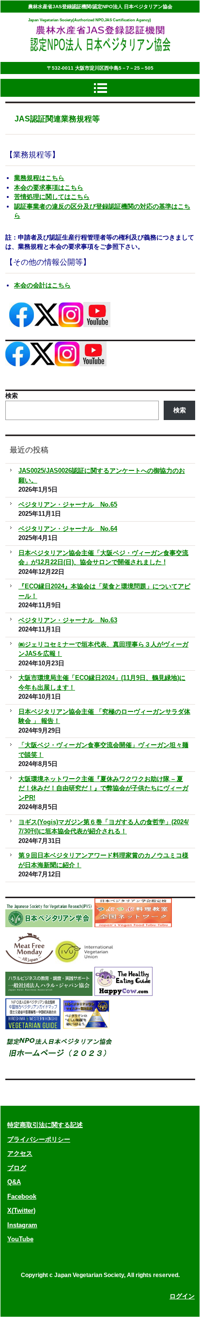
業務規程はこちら (39, 177)
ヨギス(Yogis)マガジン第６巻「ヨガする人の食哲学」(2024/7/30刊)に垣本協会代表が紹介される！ (103, 826)
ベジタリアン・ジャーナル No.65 (67, 504)
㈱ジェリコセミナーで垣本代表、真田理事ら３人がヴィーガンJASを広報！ (103, 649)
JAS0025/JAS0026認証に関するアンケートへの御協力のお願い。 (101, 475)
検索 (11, 395)
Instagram (22, 1225)
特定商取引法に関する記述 (45, 1124)
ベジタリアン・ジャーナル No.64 (67, 528)
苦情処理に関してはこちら (52, 196)
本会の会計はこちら (42, 285)
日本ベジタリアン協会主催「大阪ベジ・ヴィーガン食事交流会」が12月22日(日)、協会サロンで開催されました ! (103, 557)
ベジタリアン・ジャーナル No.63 (67, 620)
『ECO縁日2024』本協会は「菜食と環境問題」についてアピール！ (104, 591)
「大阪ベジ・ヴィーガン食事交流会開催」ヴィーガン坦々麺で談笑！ (103, 749)
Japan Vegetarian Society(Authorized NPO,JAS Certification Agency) (89, 20)
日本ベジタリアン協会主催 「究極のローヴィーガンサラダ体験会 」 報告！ (104, 716)
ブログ (16, 1168)
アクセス (19, 1153)
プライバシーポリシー (38, 1139)
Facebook (21, 1196)
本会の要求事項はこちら (48, 187)
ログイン (182, 1296)
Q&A (14, 1182)
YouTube (20, 1239)
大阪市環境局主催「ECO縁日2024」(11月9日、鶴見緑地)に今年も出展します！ (101, 682)
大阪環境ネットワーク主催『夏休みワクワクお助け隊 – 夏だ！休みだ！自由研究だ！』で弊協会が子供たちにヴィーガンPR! (103, 788)
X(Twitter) (21, 1210)
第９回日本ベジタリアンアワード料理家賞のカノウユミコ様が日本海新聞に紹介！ (103, 860)
